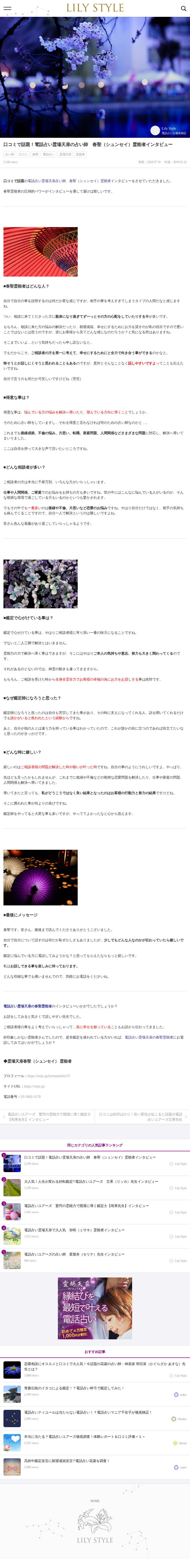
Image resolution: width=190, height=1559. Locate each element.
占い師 (9, 154)
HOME (95, 1501)
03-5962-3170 (31, 1097)
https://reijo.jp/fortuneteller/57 (49, 1076)
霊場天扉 (65, 154)
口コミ (23, 154)
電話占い (49, 154)
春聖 (35, 154)
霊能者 (80, 154)
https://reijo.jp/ (34, 1086)
